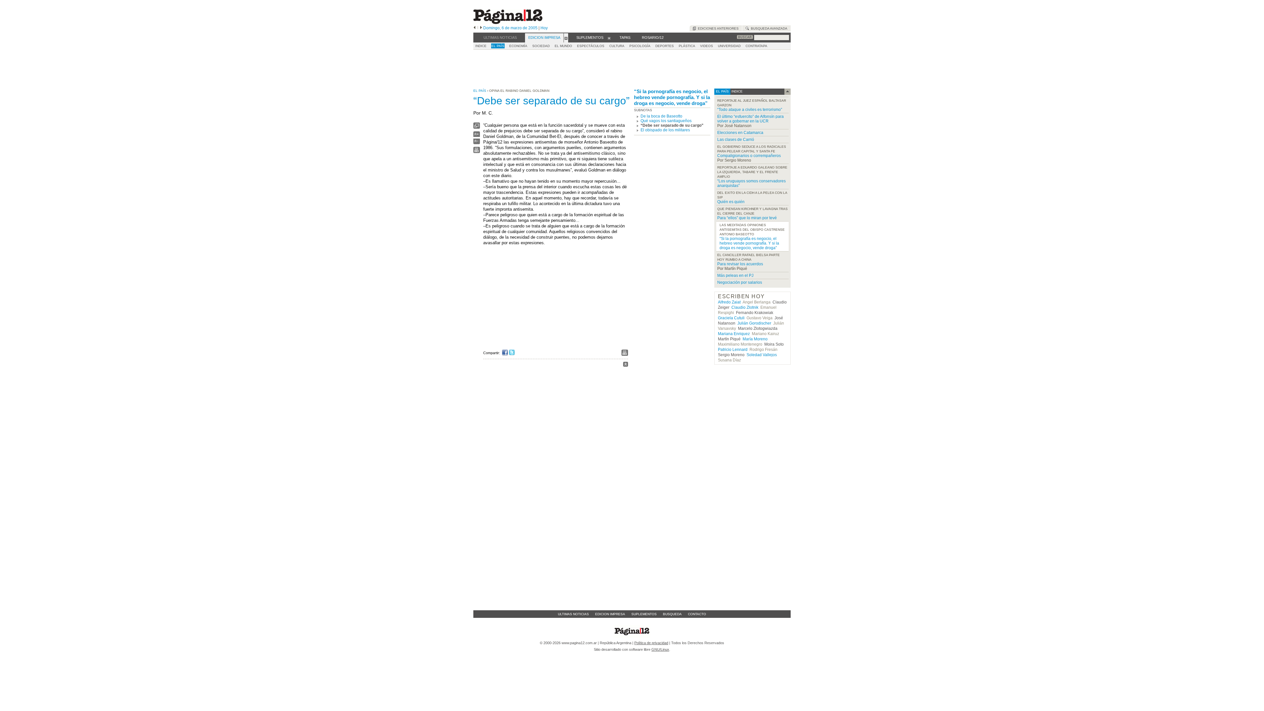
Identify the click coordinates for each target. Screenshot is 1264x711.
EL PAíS (497, 46)
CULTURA (616, 46)
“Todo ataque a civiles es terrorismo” (749, 109)
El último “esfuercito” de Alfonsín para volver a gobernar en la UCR (750, 118)
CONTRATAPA (756, 46)
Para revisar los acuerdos (740, 264)
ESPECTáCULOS (590, 46)
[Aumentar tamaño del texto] (476, 135)
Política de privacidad (651, 643)
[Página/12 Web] (507, 22)
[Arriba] (625, 365)
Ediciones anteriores (717, 28)
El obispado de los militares (665, 130)
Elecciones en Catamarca (740, 132)
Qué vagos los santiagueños (666, 120)
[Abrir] (566, 37)
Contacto (697, 614)
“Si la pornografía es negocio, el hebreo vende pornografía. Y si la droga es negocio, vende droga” (672, 97)
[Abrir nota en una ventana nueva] (476, 127)
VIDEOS (706, 46)
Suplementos (644, 614)
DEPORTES (664, 46)
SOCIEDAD (541, 46)
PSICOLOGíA (639, 46)
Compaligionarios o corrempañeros (749, 155)
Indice (481, 46)
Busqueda (672, 614)
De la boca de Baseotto (661, 116)
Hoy (544, 28)
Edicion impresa (610, 614)
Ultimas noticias (573, 614)
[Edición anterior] (474, 28)
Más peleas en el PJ (735, 275)
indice (736, 91)
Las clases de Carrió (735, 139)
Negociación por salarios (739, 282)
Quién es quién (731, 201)
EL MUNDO (563, 46)
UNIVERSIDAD (729, 46)
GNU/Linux (660, 649)
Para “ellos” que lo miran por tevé (747, 218)
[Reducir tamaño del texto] (476, 142)
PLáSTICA (687, 46)
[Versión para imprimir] (476, 151)
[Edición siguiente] (481, 28)
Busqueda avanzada (768, 28)
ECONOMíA (518, 46)
